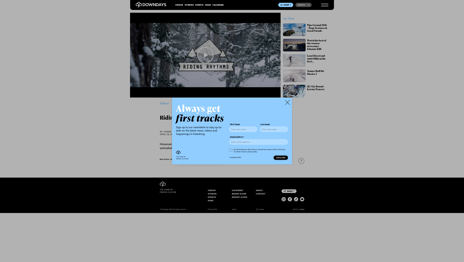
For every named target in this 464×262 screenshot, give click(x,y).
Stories (189, 5)
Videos (179, 5)
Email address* (237, 137)
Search (301, 4)
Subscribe (281, 157)
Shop (286, 4)
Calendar (218, 5)
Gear (208, 5)
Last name (265, 124)
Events (199, 5)
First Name (235, 124)
